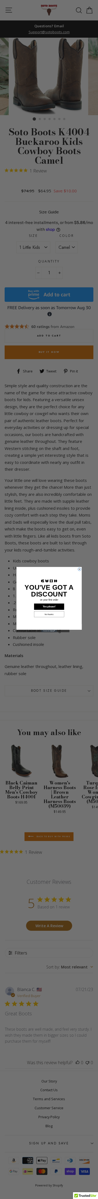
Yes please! (49, 606)
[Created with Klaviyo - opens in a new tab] (49, 631)
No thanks (49, 614)
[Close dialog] (79, 569)
